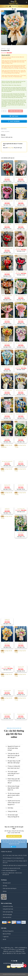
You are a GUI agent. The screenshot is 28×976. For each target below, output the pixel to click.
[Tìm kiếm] (26, 2)
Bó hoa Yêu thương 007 (21, 437)
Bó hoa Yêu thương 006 (7, 366)
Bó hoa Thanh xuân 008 (7, 414)
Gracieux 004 (7, 485)
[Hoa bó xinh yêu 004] (21, 405)
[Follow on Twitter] (14, 961)
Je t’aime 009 (21, 485)
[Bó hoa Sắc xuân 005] (7, 310)
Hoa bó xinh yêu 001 (20, 366)
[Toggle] (6, 746)
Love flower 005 (20, 508)
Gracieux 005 (21, 666)
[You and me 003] (7, 705)
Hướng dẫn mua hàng (8, 906)
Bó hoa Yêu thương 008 (21, 224)
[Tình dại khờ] (7, 168)
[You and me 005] (21, 705)
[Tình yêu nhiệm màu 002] (21, 168)
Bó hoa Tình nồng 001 (21, 248)
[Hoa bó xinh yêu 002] (7, 381)
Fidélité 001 (7, 619)
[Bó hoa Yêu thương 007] (21, 428)
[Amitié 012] (7, 499)
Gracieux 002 (7, 643)
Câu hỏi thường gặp (7, 914)
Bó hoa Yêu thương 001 (21, 295)
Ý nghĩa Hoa (5, 936)
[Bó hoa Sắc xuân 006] (21, 310)
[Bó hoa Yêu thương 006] (7, 357)
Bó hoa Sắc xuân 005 (7, 319)
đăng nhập (10, 147)
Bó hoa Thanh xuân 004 (7, 271)
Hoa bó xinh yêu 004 (20, 414)
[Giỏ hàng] (10, 6)
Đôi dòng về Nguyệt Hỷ (8, 931)
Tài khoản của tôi (6, 882)
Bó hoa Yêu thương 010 (7, 461)
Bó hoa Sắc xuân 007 (7, 342)
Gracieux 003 (7, 666)
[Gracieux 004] (7, 476)
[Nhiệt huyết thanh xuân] (7, 239)
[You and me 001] (21, 523)
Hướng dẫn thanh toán (8, 909)
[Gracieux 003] (7, 657)
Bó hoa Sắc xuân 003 (21, 200)
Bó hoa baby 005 (7, 224)
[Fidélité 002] (21, 634)
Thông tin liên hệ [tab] (5, 131)
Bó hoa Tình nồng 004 (7, 295)
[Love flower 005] (21, 499)
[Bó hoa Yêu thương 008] (21, 215)
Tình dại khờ (7, 177)
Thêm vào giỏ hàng (15, 111)
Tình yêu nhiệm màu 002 (20, 177)
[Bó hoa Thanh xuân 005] (7, 191)
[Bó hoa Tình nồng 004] (7, 286)
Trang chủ (3, 48)
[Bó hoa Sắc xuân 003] (21, 191)
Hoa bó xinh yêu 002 (7, 390)
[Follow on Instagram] (13, 961)
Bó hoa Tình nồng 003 (21, 271)
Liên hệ (4, 939)
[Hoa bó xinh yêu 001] (21, 357)
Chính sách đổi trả (7, 917)
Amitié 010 (21, 461)
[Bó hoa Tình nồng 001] (21, 239)
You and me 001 (20, 532)
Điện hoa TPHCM (7, 933)
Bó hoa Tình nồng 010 (21, 342)
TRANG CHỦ (14, 6)
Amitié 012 (7, 508)
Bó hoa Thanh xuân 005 (7, 200)
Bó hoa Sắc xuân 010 (7, 437)
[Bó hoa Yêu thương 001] (21, 286)
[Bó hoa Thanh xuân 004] (7, 262)
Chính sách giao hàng (8, 911)
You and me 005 (20, 714)
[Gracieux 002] (7, 634)
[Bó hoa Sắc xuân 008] (21, 381)
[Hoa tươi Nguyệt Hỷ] (14, 2)
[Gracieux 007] (21, 681)
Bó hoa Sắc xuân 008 (21, 390)
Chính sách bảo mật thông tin (9, 888)
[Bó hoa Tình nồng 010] (21, 334)
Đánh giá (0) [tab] (3, 128)
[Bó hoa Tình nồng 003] (21, 262)
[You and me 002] (7, 681)
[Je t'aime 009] (21, 476)
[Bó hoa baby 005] (7, 215)
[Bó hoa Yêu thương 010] (7, 452)
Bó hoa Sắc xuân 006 (21, 319)
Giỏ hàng (5, 885)
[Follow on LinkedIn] (16, 961)
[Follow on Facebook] (11, 961)
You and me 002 (7, 690)
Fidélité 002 (20, 643)
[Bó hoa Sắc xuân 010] (7, 428)
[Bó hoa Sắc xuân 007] (7, 334)
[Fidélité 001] (7, 567)
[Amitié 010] (21, 452)
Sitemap (4, 891)
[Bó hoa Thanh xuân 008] (7, 405)
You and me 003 (7, 714)
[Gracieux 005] (21, 657)
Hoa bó (8, 48)
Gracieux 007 (21, 690)
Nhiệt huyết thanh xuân (7, 248)
